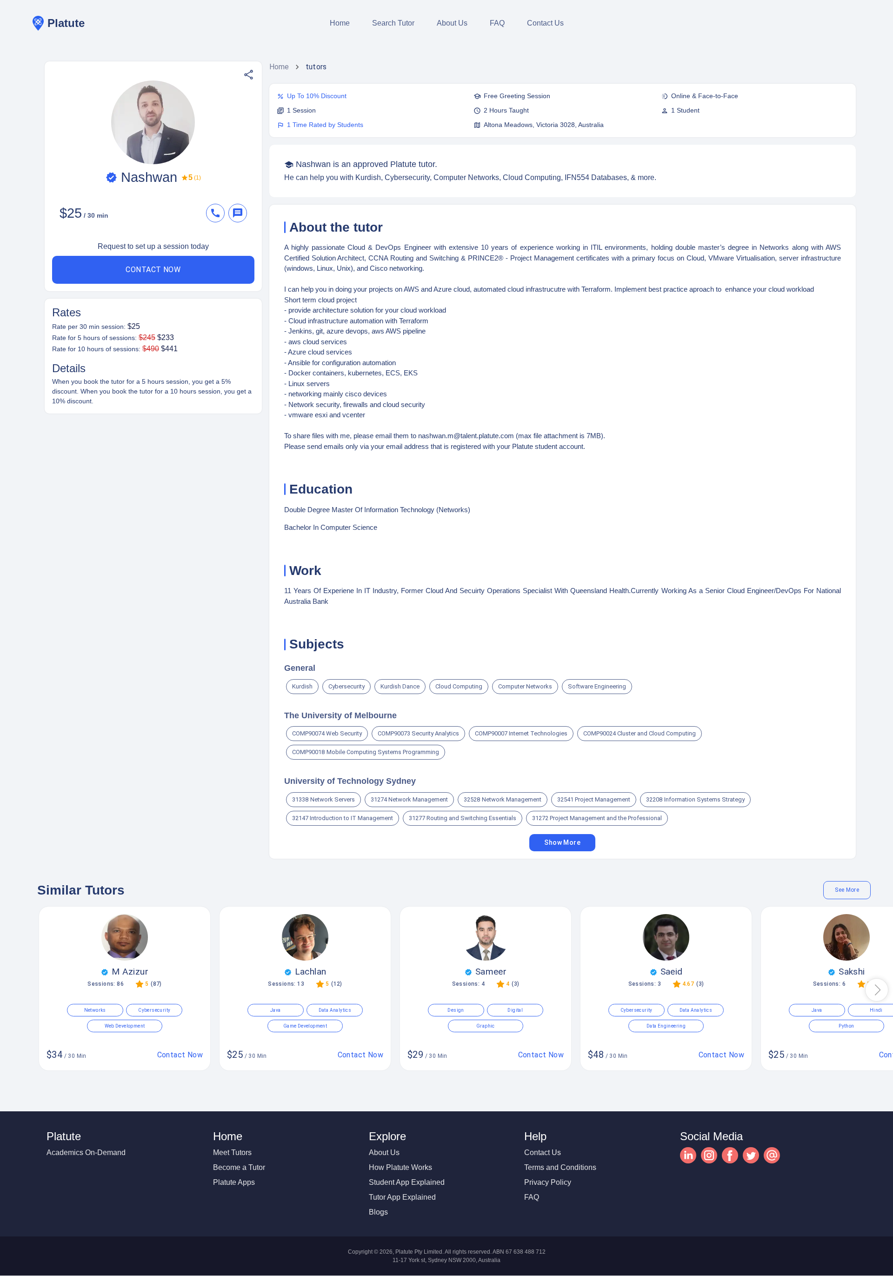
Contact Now (153, 269)
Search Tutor (393, 23)
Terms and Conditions (560, 1167)
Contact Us (545, 23)
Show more (562, 842)
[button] (248, 74)
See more (847, 890)
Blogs (378, 1212)
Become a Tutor (239, 1167)
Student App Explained (407, 1182)
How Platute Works (400, 1167)
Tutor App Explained (402, 1197)
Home (340, 23)
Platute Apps (234, 1182)
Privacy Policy (547, 1182)
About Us (452, 23)
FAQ (497, 23)
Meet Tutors (232, 1152)
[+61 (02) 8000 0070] (217, 213)
